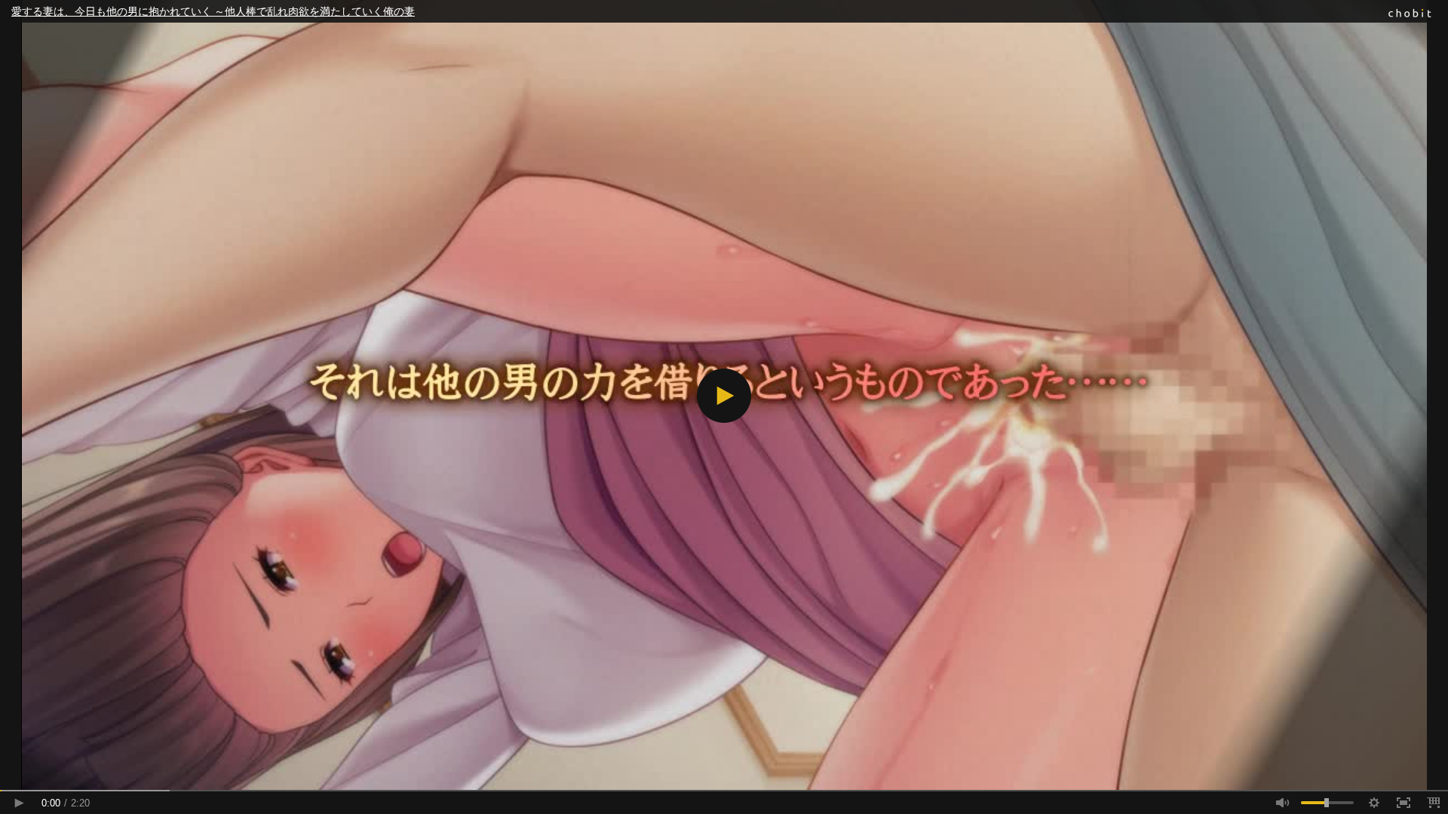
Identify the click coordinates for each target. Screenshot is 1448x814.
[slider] (724, 790)
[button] (724, 396)
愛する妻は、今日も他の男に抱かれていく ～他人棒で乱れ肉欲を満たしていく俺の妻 (213, 11)
